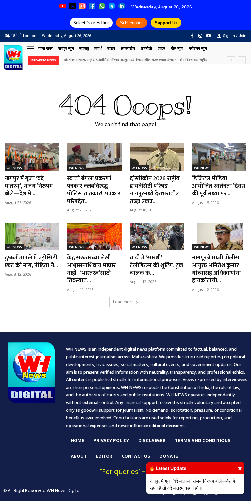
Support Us (166, 22)
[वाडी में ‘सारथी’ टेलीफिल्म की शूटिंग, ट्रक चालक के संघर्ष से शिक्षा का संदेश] (157, 236)
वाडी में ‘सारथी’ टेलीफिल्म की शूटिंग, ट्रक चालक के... (156, 265)
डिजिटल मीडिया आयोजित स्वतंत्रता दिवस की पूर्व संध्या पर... (218, 186)
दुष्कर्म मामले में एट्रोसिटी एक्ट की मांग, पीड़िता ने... (31, 261)
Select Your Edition (91, 22)
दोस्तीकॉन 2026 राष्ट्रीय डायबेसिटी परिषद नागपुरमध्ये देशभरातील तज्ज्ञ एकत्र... (155, 190)
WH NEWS (14, 168)
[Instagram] (200, 36)
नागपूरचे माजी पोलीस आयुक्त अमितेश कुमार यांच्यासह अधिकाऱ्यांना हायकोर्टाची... (216, 269)
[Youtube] (209, 36)
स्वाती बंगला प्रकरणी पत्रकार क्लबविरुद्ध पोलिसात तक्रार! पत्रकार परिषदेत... (93, 190)
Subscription (131, 22)
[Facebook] (192, 36)
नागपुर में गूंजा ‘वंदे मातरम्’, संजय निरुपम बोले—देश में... (29, 186)
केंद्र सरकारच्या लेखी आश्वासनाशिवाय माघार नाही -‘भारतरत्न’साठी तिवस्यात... (91, 269)
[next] (242, 60)
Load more (123, 302)
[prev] (231, 60)
